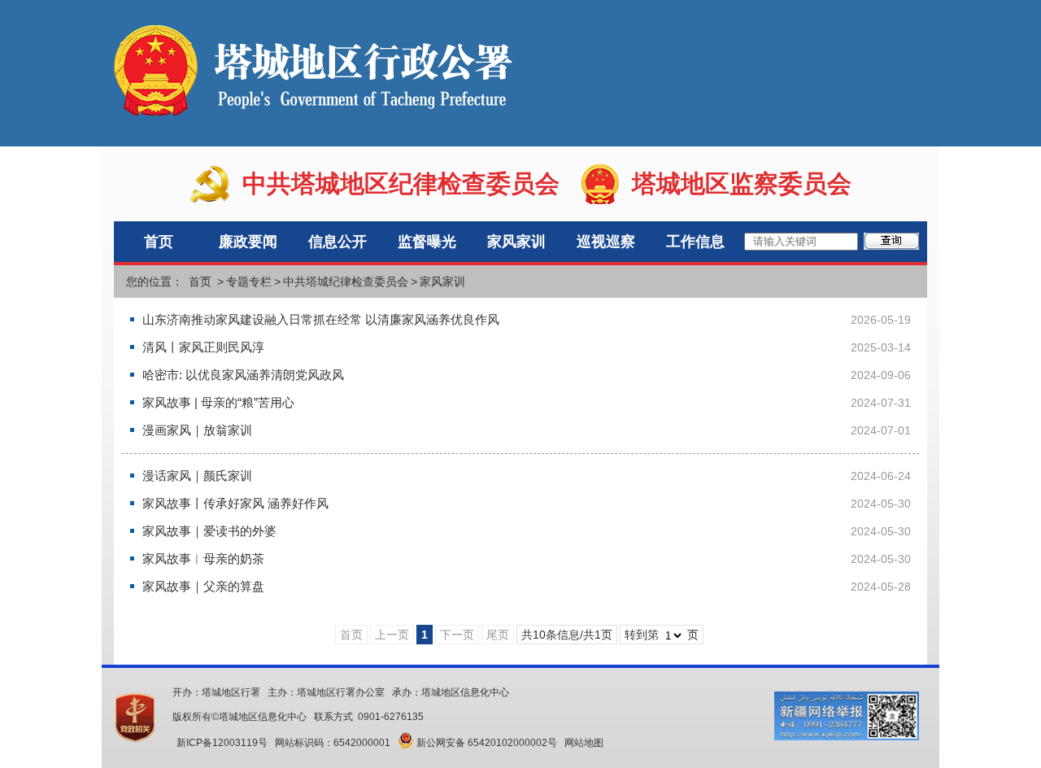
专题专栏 (249, 281)
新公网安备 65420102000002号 (485, 742)
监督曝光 (427, 241)
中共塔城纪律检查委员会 (345, 281)
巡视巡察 (606, 241)
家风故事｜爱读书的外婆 (209, 531)
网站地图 (583, 742)
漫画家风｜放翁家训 (197, 430)
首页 (158, 241)
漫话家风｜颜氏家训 (197, 475)
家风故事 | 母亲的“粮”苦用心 (218, 402)
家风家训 (516, 241)
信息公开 (337, 241)
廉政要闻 (248, 241)
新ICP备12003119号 (222, 742)
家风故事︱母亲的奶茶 (203, 558)
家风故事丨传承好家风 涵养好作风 (235, 503)
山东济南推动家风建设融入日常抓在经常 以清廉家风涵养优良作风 (320, 319)
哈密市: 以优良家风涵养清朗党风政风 (243, 375)
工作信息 (695, 241)
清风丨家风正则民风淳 (203, 347)
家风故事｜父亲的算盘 (203, 586)
